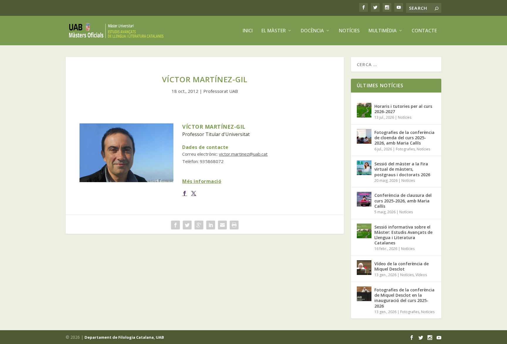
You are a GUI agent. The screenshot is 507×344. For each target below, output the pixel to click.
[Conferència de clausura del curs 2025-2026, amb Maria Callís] (364, 199)
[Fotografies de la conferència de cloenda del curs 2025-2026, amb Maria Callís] (364, 136)
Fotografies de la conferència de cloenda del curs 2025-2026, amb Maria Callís (404, 138)
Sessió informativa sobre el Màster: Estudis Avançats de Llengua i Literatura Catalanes (403, 235)
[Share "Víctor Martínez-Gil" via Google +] (199, 225)
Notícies (349, 31)
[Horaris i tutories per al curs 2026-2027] (364, 110)
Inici (248, 31)
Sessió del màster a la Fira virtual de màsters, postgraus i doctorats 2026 (402, 169)
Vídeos (421, 274)
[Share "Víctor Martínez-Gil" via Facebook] (175, 225)
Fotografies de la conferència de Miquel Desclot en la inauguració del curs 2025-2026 (404, 298)
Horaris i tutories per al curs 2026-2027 (403, 108)
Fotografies (405, 149)
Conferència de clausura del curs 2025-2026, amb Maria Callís (403, 200)
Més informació (201, 181)
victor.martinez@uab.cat (243, 154)
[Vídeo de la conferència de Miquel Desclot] (364, 267)
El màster (273, 31)
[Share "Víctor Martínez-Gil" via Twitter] (187, 225)
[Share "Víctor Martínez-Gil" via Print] (234, 225)
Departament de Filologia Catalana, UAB (124, 337)
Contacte (424, 31)
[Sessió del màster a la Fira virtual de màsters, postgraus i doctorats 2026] (364, 167)
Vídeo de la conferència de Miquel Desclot (401, 266)
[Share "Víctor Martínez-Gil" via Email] (222, 225)
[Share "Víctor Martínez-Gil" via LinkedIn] (211, 225)
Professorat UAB (220, 91)
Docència (312, 31)
